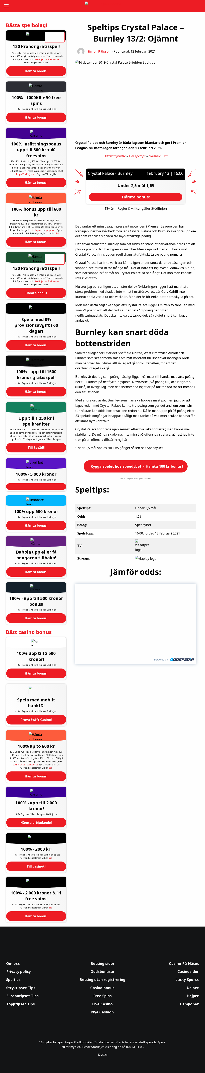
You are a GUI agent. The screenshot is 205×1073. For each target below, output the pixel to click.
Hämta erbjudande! (36, 822)
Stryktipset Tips (20, 987)
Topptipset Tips (20, 1004)
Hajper (193, 995)
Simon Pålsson (99, 51)
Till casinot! (36, 866)
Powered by (161, 659)
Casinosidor (188, 971)
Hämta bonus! (36, 71)
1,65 (150, 185)
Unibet (193, 987)
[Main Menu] (8, 6)
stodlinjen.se (37, 230)
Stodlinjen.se (41, 59)
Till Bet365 (36, 447)
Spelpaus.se (53, 59)
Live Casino (102, 1004)
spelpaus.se (50, 230)
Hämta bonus (36, 293)
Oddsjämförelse (115, 156)
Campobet (189, 1004)
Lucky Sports (187, 979)
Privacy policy (18, 971)
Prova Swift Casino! (36, 719)
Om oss (13, 963)
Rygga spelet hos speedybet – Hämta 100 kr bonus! (136, 466)
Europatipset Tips (22, 995)
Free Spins (102, 995)
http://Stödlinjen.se (25, 174)
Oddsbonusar (158, 156)
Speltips (13, 979)
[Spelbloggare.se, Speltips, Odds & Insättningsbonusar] (102, 6)
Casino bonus (102, 987)
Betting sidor (102, 963)
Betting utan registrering (102, 979)
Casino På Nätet (184, 963)
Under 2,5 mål (132, 185)
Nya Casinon (102, 1012)
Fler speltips (137, 156)
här (57, 233)
